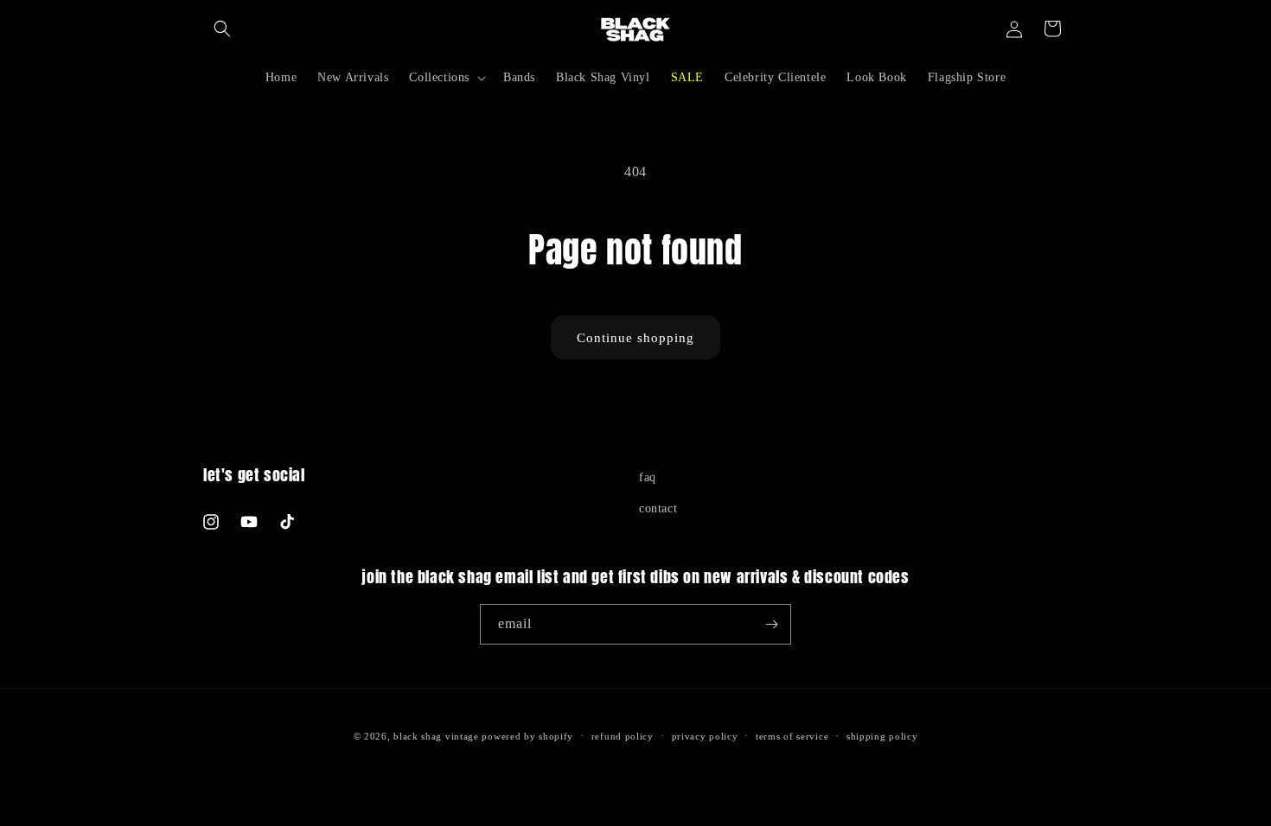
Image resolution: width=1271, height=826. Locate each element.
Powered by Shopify (527, 736)
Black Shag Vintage (436, 736)
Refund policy (622, 736)
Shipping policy (882, 736)
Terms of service (792, 736)
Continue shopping (635, 338)
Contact (658, 508)
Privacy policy (705, 736)
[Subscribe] (771, 624)
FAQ (647, 477)
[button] (222, 29)
